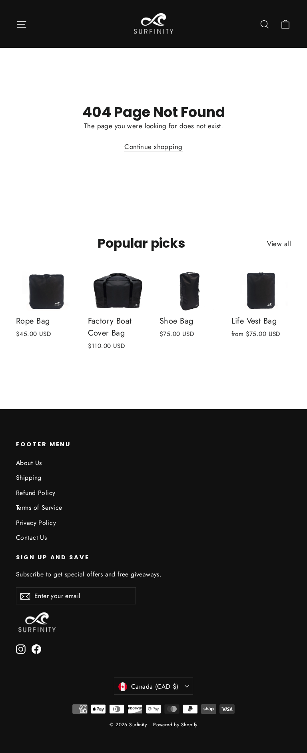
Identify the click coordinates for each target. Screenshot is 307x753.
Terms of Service (39, 507)
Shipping (28, 477)
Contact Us (31, 537)
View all (279, 243)
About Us (29, 462)
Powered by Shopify (175, 724)
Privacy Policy (36, 522)
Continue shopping (153, 146)
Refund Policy (36, 492)
